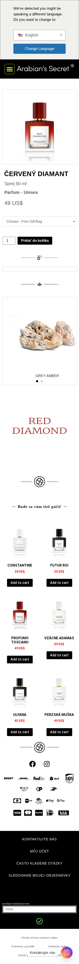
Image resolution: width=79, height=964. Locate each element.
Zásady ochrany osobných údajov (39, 937)
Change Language (39, 49)
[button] (9, 69)
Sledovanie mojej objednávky (40, 875)
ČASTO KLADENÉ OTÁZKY (39, 863)
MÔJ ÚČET (39, 851)
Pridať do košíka (35, 240)
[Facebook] (32, 764)
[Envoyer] (39, 921)
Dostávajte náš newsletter (15, 904)
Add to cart (20, 583)
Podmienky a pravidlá (22, 946)
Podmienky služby (58, 946)
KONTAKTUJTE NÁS (39, 839)
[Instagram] (46, 764)
